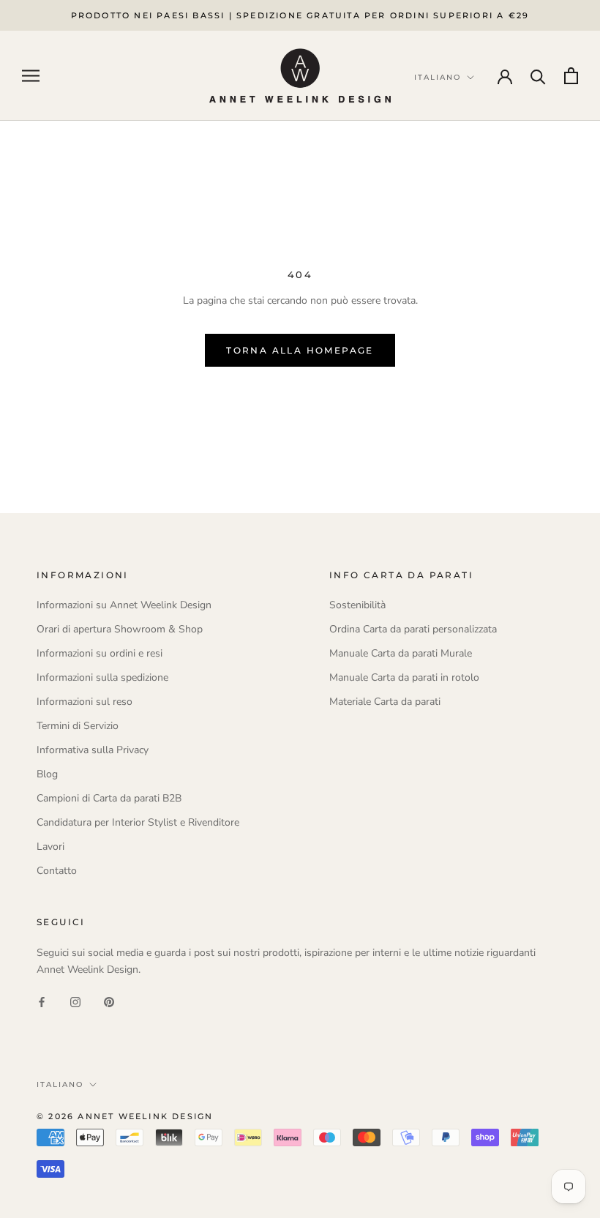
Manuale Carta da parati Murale (400, 653)
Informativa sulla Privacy (93, 750)
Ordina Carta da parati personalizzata (413, 629)
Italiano (60, 1084)
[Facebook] (42, 1001)
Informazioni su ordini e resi (99, 653)
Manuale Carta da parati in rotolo (404, 677)
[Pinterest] (109, 1001)
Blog (47, 774)
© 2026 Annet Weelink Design (125, 1116)
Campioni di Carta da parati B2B (109, 798)
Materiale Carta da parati (384, 702)
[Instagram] (75, 1001)
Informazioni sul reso (84, 702)
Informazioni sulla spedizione (102, 677)
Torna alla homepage (300, 350)
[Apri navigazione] (31, 76)
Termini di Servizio (78, 726)
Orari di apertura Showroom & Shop (120, 629)
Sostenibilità (357, 605)
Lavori (50, 846)
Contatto (57, 871)
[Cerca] (538, 75)
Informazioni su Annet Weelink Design (124, 605)
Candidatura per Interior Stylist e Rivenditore (138, 822)
